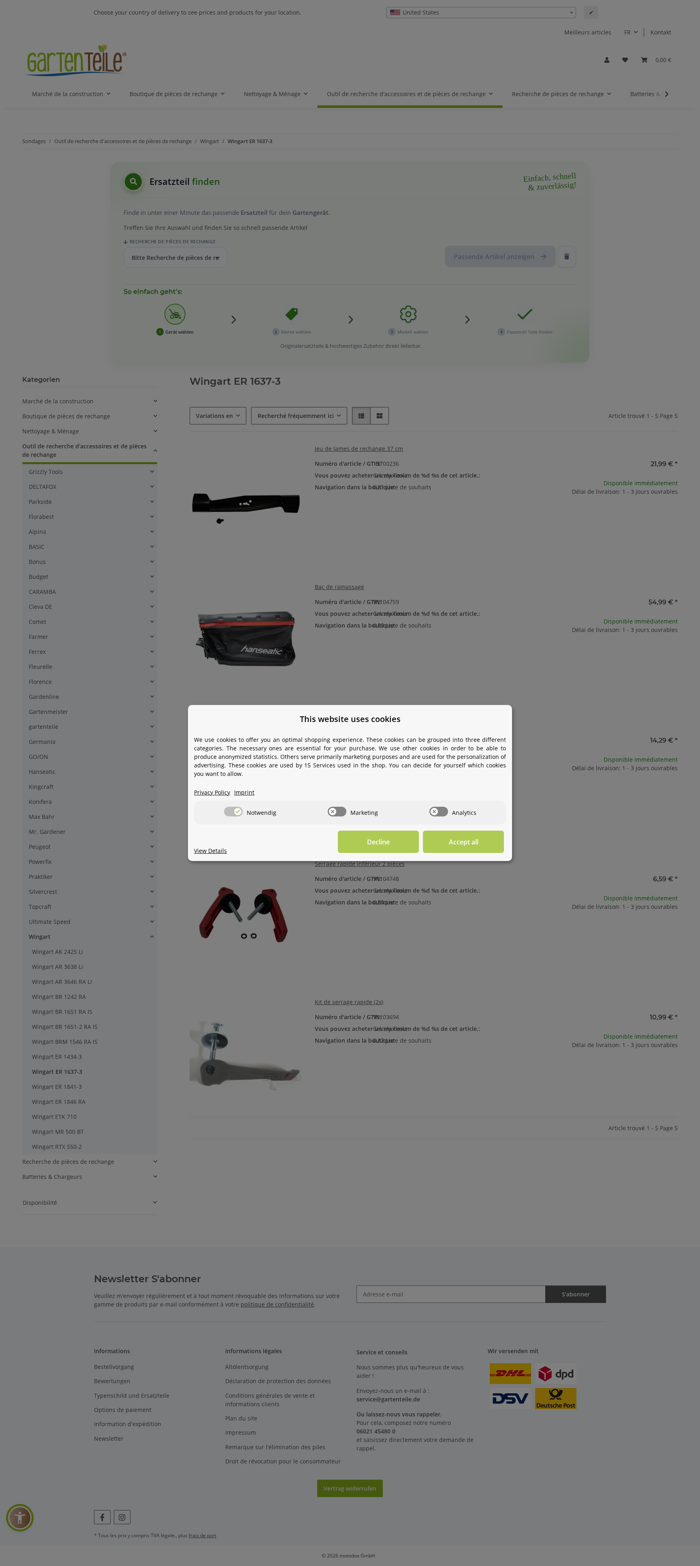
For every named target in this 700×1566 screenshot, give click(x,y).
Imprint (244, 792)
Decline (378, 842)
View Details (210, 851)
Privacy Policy (212, 792)
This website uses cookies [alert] (350, 718)
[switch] (233, 811)
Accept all (463, 842)
